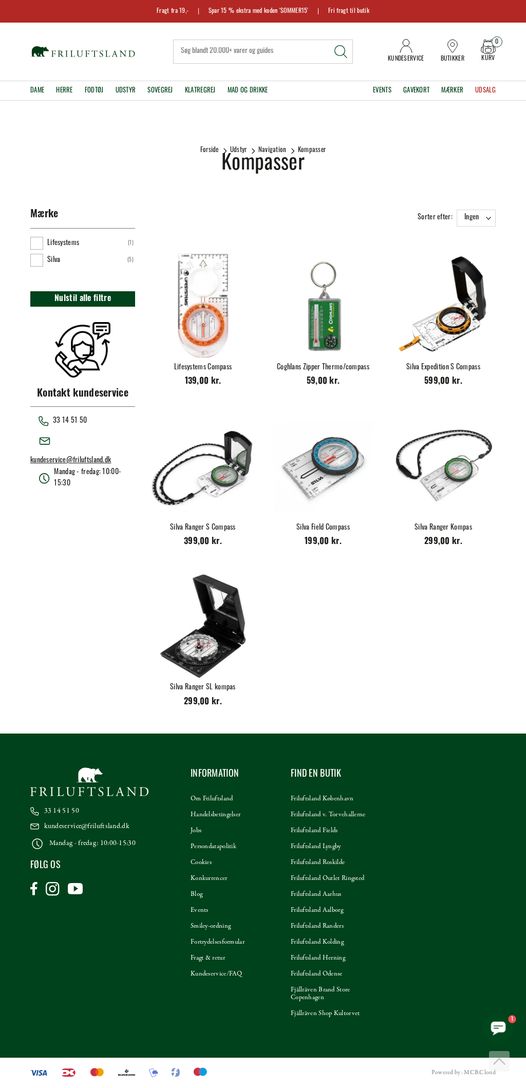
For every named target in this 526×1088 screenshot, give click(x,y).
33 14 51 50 (61, 811)
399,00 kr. (203, 542)
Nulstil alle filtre (82, 299)
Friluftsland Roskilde (318, 862)
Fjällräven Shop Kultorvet (325, 1013)
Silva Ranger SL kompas (203, 687)
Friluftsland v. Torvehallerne (328, 814)
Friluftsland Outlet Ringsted (327, 878)
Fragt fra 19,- (173, 11)
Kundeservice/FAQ (216, 974)
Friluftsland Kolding (317, 942)
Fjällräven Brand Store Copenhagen (320, 993)
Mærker (452, 90)
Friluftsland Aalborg (317, 910)
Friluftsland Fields (314, 830)
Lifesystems (63, 243)
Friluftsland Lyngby (316, 846)
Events (382, 90)
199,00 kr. (323, 542)
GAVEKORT (416, 90)
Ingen (471, 217)
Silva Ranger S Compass (203, 528)
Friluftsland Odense (317, 974)
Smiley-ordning (211, 926)
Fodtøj (94, 90)
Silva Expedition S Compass (443, 367)
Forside (209, 150)
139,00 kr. (203, 382)
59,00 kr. (323, 382)
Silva (54, 260)
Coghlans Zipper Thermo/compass (323, 367)
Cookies (201, 862)
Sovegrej (160, 90)
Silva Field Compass (323, 528)
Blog (196, 894)
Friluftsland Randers (317, 926)
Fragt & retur (208, 958)
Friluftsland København (322, 798)
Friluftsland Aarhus (316, 894)
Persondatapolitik (213, 846)
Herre (64, 90)
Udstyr (126, 90)
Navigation (272, 150)
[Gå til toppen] (499, 1061)
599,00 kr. (443, 382)
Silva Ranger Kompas (443, 528)
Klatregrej (200, 90)
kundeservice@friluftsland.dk (70, 460)
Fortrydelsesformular (218, 942)
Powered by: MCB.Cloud (463, 1072)
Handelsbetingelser (215, 814)
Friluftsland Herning (318, 958)
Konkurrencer (209, 878)
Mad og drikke (248, 90)
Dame (37, 90)
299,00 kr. (443, 542)
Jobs (196, 830)
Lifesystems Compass (203, 367)
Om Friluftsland (212, 798)
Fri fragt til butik (348, 11)
